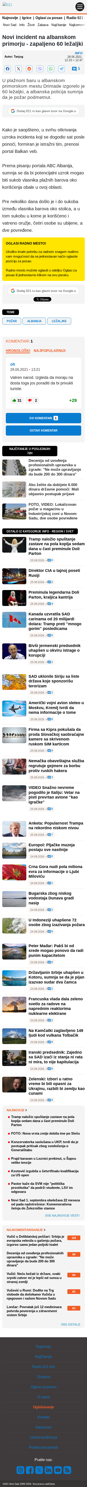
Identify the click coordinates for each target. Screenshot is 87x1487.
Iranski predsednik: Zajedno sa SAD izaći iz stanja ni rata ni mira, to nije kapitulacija (56, 1057)
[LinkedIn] (48, 1470)
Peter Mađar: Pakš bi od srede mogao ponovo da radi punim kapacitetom (56, 951)
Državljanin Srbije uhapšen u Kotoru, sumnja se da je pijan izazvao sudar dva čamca (56, 977)
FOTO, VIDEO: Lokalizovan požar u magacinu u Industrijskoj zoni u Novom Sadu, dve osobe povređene (53, 511)
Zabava (42, 25)
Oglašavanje (43, 1407)
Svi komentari (43, 418)
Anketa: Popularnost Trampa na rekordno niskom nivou (56, 825)
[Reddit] (29, 68)
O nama (43, 1397)
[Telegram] (61, 68)
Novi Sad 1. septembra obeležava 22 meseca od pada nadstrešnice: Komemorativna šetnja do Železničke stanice (45, 1204)
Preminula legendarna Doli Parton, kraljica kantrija (54, 594)
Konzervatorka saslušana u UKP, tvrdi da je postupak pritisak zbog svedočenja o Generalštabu (44, 1146)
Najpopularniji (49, 351)
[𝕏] (18, 68)
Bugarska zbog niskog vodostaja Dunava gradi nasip (51, 898)
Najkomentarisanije (25, 1229)
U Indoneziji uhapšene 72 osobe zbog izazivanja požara (57, 922)
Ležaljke (59, 321)
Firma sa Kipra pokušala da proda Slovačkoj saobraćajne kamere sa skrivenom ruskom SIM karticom (56, 736)
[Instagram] (20, 1470)
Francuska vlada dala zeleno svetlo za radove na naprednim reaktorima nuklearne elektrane (56, 1006)
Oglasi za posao (48, 18)
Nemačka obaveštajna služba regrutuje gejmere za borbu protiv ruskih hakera (56, 766)
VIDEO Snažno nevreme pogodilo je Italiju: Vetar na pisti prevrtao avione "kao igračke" (54, 794)
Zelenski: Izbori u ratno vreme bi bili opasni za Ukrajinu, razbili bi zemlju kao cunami (57, 1086)
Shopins (43, 1377)
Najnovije (10, 18)
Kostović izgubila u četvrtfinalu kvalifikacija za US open (45, 1173)
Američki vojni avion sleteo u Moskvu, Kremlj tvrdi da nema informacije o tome (56, 708)
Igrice (26, 18)
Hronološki (18, 351)
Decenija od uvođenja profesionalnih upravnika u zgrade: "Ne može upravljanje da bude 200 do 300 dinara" (55, 467)
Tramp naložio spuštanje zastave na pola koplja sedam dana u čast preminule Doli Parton (57, 546)
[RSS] (67, 1470)
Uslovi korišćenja (43, 1437)
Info (22, 25)
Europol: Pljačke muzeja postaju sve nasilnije (52, 847)
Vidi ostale (70, 1324)
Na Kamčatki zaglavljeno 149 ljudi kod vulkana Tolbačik (56, 1033)
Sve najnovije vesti (62, 1215)
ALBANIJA (34, 321)
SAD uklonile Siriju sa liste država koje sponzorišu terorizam (54, 681)
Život (31, 25)
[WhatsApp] (50, 68)
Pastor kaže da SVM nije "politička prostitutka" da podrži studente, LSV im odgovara (42, 1188)
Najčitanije (58, 25)
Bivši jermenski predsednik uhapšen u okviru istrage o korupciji (55, 650)
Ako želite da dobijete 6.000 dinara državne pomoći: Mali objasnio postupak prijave (54, 489)
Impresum (43, 1427)
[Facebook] (7, 68)
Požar (12, 321)
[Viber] (40, 68)
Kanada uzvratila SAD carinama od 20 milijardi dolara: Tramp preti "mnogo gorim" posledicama (55, 621)
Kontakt (43, 1417)
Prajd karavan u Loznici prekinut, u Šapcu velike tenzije (43, 1160)
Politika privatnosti (43, 1447)
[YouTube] (58, 1470)
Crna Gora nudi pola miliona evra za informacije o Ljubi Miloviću (55, 871)
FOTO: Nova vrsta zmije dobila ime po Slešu (45, 1133)
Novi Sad (9, 25)
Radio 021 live (43, 1367)
